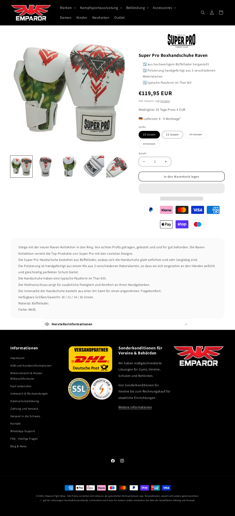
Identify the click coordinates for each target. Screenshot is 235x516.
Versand (165, 100)
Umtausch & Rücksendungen (29, 393)
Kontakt (15, 423)
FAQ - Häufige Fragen (24, 439)
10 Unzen (149, 134)
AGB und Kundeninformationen (31, 365)
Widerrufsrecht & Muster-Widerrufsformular (26, 376)
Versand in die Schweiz (25, 416)
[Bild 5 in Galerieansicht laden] (117, 167)
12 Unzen (172, 134)
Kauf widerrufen (20, 386)
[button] (182, 188)
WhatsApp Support (22, 431)
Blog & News (18, 446)
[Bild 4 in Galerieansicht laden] (93, 167)
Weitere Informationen (135, 407)
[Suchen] (202, 12)
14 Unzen (197, 135)
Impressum (17, 358)
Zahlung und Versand (24, 409)
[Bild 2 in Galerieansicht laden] (45, 167)
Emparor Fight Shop (55, 495)
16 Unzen (151, 145)
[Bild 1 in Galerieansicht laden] (21, 167)
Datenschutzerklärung (24, 401)
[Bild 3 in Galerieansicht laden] (69, 167)
